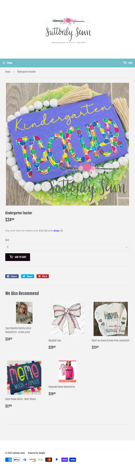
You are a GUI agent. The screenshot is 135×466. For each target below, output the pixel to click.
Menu (9, 62)
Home (7, 71)
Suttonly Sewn (18, 453)
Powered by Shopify (36, 453)
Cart (130, 62)
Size (7, 240)
